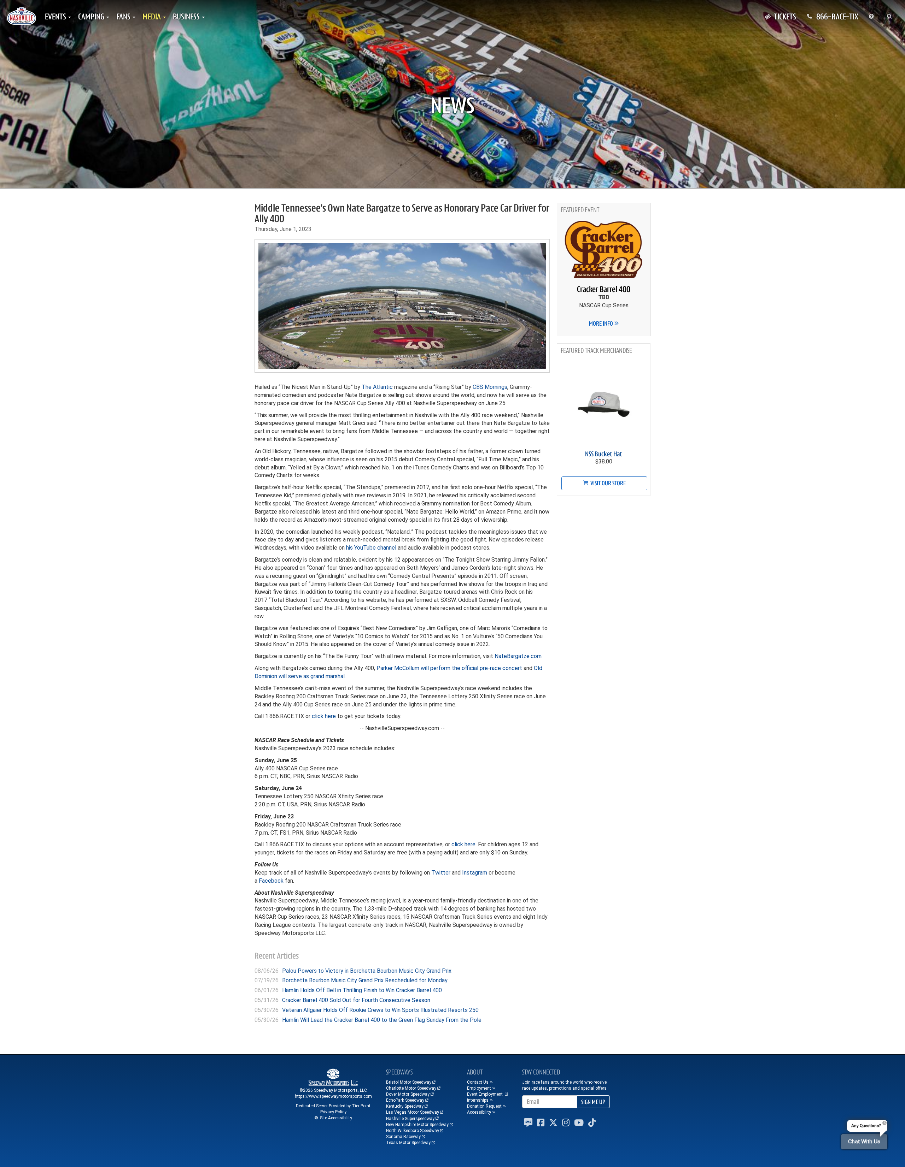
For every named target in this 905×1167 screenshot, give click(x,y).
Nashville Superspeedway (410, 1118)
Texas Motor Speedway (408, 1142)
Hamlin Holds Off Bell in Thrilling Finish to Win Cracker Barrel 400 (362, 990)
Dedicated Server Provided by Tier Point (333, 1105)
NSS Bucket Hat (603, 454)
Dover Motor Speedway (408, 1094)
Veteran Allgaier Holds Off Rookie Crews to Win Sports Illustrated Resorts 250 (380, 1010)
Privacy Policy (333, 1111)
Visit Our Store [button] (607, 483)
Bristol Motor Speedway (408, 1082)
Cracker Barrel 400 (603, 289)
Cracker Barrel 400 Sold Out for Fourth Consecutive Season (356, 1000)
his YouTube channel (371, 547)
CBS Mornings (490, 387)
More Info (601, 323)
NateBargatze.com (518, 656)
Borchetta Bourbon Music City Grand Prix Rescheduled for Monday (365, 980)
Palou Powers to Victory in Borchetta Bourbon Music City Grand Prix (366, 970)
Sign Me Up (593, 1102)
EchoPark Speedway (405, 1100)
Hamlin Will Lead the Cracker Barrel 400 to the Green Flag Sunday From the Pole (381, 1020)
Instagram (474, 872)
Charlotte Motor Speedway (411, 1088)
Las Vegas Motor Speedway (412, 1112)
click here (324, 716)
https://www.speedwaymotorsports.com (333, 1096)
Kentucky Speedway (405, 1106)
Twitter (440, 872)
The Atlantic (377, 387)
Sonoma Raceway (403, 1136)
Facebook (271, 880)
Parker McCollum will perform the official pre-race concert (449, 668)
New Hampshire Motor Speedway (417, 1124)
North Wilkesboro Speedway (412, 1130)
